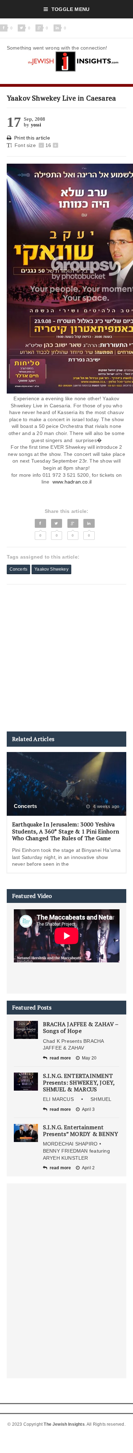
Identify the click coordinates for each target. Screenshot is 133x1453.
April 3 (88, 1109)
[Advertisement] (66, 658)
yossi (36, 125)
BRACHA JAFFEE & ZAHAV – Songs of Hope (80, 1027)
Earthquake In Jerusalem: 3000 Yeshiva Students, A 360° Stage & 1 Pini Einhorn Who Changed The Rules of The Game (65, 831)
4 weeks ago (105, 806)
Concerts (18, 569)
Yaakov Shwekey (51, 569)
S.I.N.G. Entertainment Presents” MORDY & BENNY (80, 1130)
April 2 (88, 1168)
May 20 (89, 1058)
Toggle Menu (70, 9)
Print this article (32, 138)
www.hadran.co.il (72, 482)
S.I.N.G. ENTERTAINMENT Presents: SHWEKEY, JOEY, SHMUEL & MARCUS (79, 1082)
